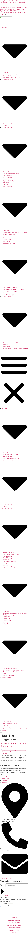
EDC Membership (14, 928)
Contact (3, 348)
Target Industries (7, 173)
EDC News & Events (14, 918)
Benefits (5, 343)
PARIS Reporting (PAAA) (10, 289)
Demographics (7, 236)
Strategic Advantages (9, 232)
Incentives (6, 177)
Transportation (7, 238)
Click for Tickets (19, 2)
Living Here (6, 229)
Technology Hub (7, 234)
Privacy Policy (5, 775)
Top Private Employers (9, 179)
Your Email (1, 883)
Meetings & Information (14, 926)
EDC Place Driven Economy (11, 172)
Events (5, 124)
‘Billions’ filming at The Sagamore (13, 743)
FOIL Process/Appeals (9, 293)
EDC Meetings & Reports (10, 286)
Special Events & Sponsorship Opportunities (15, 346)
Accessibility (5, 777)
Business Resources (8, 170)
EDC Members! (7, 339)
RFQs (4, 291)
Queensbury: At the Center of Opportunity (15, 230)
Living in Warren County (14, 923)
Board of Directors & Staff (10, 72)
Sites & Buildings (7, 175)
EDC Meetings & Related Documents (13, 287)
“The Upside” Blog (8, 122)
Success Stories (7, 74)
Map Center (6, 182)
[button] (14, 377)
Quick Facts (6, 239)
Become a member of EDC (10, 341)
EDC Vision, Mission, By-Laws (11, 76)
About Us (5, 70)
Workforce (6, 181)
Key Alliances (6, 344)
